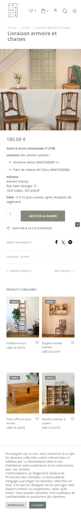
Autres (26, 27)
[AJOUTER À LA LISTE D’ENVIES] (37, 343)
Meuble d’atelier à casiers (53, 421)
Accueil (12, 27)
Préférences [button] (16, 505)
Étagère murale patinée (52, 345)
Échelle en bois (16, 343)
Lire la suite (15, 348)
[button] (32, 11)
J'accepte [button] (37, 505)
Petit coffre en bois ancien (18, 421)
